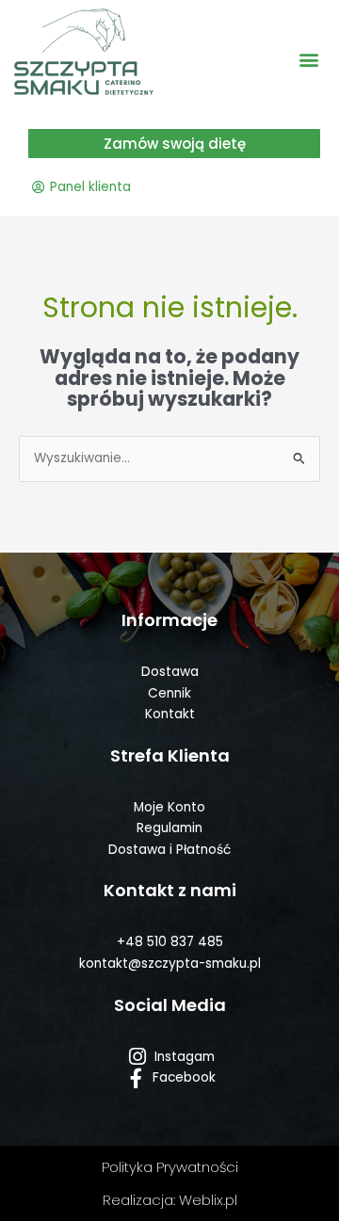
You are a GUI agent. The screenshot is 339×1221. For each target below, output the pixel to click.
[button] (309, 58)
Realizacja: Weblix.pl (170, 1200)
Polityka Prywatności (170, 1167)
